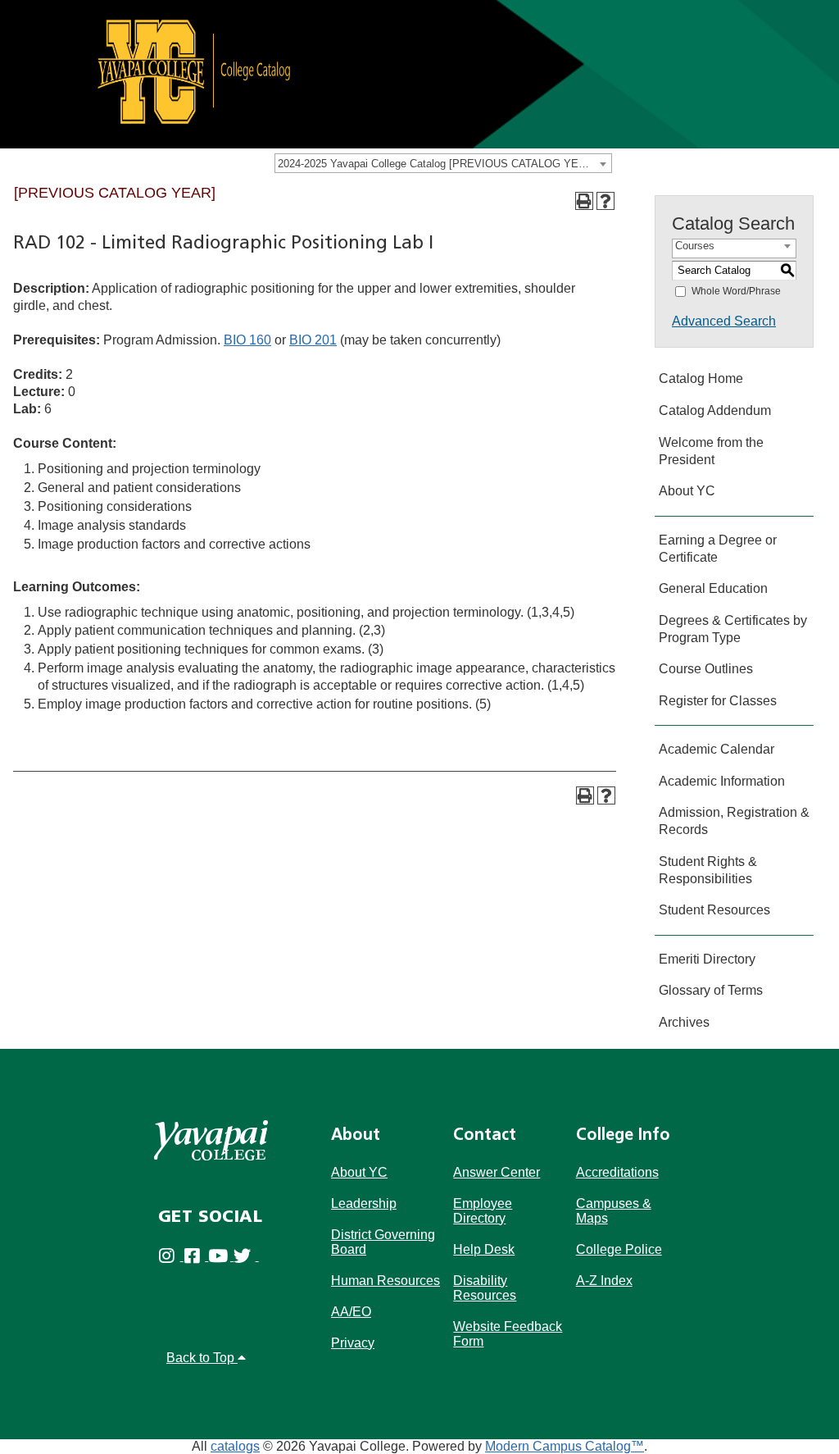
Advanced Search (724, 321)
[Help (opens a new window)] (605, 201)
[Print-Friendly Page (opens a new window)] (584, 201)
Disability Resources (484, 1288)
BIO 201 (313, 340)
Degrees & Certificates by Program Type (733, 629)
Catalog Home (701, 378)
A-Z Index (604, 1281)
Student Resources (714, 910)
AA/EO (351, 1312)
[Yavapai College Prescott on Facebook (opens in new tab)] (196, 1256)
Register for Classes (718, 701)
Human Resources (385, 1281)
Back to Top (202, 1358)
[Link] (419, 73)
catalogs (235, 1446)
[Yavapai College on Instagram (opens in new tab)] (171, 1256)
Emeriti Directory (707, 959)
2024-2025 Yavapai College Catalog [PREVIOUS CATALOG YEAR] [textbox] (437, 163)
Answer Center (496, 1172)
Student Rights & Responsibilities (708, 870)
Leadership (364, 1203)
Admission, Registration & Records (734, 820)
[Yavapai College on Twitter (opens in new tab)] (246, 1256)
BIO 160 (247, 340)
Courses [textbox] (694, 245)
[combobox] (443, 163)
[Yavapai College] (211, 1140)
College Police (619, 1249)
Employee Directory (482, 1210)
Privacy (352, 1343)
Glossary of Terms (711, 990)
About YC (687, 491)
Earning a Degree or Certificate (718, 548)
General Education (713, 588)
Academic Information (722, 781)
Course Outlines (706, 669)
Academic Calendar (716, 749)
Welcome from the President (711, 451)
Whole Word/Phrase (736, 291)
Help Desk (484, 1249)
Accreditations (617, 1172)
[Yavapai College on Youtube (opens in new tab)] (221, 1256)
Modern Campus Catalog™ (564, 1446)
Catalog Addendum (715, 410)
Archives (684, 1022)
